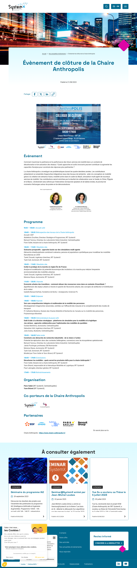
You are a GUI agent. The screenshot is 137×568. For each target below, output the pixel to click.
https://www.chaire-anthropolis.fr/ (52, 433)
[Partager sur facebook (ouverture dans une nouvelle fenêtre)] (34, 94)
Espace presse (74, 564)
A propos (62, 533)
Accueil (44, 54)
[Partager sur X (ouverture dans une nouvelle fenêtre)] (41, 94)
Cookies (23, 564)
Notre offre (63, 538)
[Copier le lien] (53, 94)
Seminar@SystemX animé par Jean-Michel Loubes (68, 493)
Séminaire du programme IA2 (27, 492)
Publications (88, 564)
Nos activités (64, 542)
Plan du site (61, 564)
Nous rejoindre (64, 552)
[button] (54, 538)
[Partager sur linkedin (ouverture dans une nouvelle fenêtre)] (47, 94)
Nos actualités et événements (57, 54)
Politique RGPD (32, 564)
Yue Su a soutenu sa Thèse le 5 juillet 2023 (109, 493)
